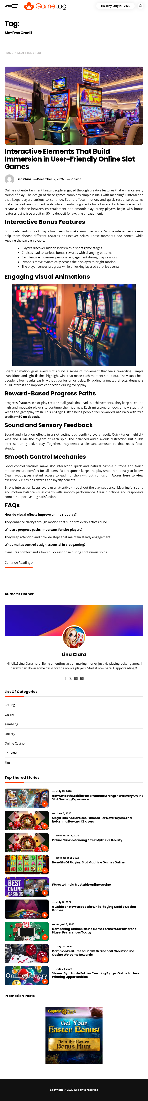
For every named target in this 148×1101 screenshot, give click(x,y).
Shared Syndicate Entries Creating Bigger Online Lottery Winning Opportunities (95, 975)
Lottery (10, 734)
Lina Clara (24, 179)
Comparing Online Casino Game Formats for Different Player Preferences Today (94, 931)
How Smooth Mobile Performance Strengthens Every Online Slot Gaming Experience (97, 797)
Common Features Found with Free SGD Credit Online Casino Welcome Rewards (93, 953)
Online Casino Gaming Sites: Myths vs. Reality (87, 840)
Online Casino (15, 743)
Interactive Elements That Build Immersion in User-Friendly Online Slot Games (70, 159)
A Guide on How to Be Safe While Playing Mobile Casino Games (94, 908)
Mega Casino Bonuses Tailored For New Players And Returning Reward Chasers (92, 820)
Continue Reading (17, 562)
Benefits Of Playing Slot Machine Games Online (88, 862)
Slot (7, 763)
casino (76, 179)
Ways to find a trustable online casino (81, 884)
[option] (47, 1092)
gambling (11, 724)
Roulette (11, 753)
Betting (10, 705)
